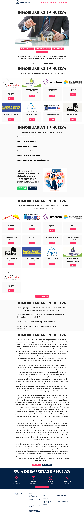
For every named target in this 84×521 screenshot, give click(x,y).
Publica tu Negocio (46, 500)
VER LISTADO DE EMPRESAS (42, 296)
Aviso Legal (45, 504)
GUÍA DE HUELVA (36, 464)
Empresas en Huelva (23, 7)
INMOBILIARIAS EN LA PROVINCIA (43, 48)
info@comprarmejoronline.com (62, 501)
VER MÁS (11, 98)
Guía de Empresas (44, 2)
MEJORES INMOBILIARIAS (58, 48)
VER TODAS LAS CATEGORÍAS (42, 486)
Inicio (44, 495)
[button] (42, 137)
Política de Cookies (46, 502)
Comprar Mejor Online (25, 2)
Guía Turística (53, 2)
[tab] (42, 137)
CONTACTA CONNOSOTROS (32, 188)
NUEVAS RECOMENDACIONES (27, 48)
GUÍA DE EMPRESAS (47, 464)
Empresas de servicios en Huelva (33, 7)
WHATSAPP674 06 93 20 (21, 188)
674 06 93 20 (59, 497)
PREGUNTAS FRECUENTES (42, 51)
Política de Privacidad (47, 501)
